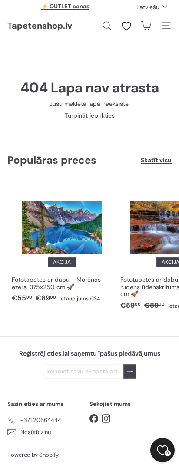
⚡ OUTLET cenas (65, 6)
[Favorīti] (126, 26)
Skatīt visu (156, 160)
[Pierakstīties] (129, 371)
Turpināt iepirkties (90, 115)
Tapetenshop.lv (39, 25)
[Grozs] (146, 25)
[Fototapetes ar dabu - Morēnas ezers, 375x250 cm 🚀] (62, 243)
